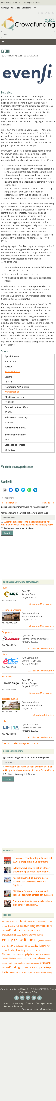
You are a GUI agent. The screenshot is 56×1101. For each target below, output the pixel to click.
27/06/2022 (32, 55)
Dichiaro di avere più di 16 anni (19, 528)
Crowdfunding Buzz (13, 55)
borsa (30, 921)
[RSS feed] (53, 13)
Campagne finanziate (10, 8)
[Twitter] (45, 13)
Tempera (37, 1009)
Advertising (6, 2)
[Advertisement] (28, 816)
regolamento (12, 963)
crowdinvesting (26, 931)
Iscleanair (47, 502)
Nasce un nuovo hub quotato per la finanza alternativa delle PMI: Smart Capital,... (30, 881)
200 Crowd (5, 921)
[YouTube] (42, 13)
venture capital (27, 973)
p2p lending (32, 954)
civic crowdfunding (39, 921)
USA (19, 973)
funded (16, 946)
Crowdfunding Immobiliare (34, 926)
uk (17, 972)
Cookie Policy (31, 992)
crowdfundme (11, 930)
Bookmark (9, 497)
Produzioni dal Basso (35, 958)
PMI (11, 958)
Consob (49, 921)
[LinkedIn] (49, 13)
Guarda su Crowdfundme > (40, 648)
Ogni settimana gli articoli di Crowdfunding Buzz (24, 512)
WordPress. (48, 1009)
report (38, 963)
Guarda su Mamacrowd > (41, 604)
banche (12, 921)
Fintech (9, 945)
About (7, 1003)
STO (13, 973)
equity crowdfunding (20, 939)
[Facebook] (38, 13)
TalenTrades (10, 502)
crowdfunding (9, 925)
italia (38, 945)
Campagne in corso (31, 2)
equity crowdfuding (32, 934)
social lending (32, 967)
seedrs (22, 968)
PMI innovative (19, 958)
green (21, 946)
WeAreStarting (12, 391)
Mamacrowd (9, 954)
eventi (42, 940)
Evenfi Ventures (12, 371)
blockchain (21, 921)
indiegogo (31, 946)
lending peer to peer (28, 950)
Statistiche (26, 8)
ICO (26, 946)
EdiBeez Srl (24, 989)
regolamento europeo (26, 963)
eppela (18, 935)
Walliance (36, 973)
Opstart (21, 954)
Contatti (16, 2)
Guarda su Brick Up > (43, 715)
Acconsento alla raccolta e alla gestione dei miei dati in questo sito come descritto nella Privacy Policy (27, 523)
